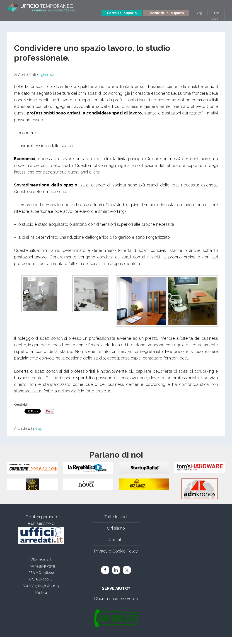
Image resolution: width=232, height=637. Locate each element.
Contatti (116, 539)
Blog (38, 428)
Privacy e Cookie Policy (116, 551)
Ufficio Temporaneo (41, 8)
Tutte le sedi (115, 516)
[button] (39, 294)
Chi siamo (116, 528)
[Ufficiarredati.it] (41, 535)
